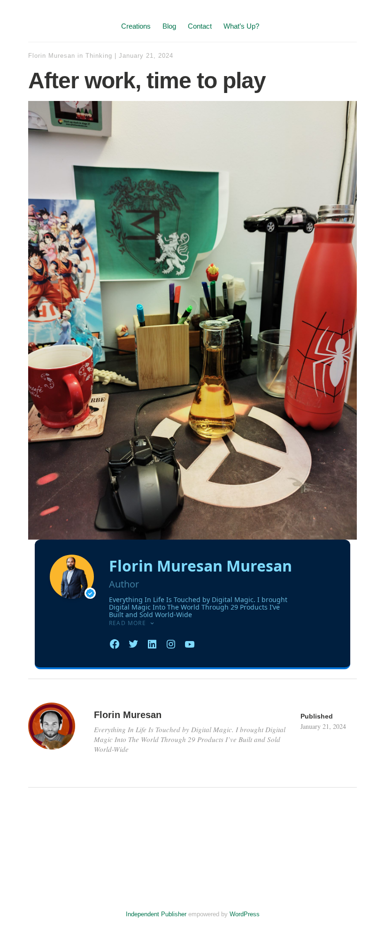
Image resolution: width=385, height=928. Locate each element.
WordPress (245, 914)
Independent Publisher (156, 914)
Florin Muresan (51, 55)
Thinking (98, 55)
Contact (200, 26)
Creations (136, 26)
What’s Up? (241, 26)
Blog (169, 26)
